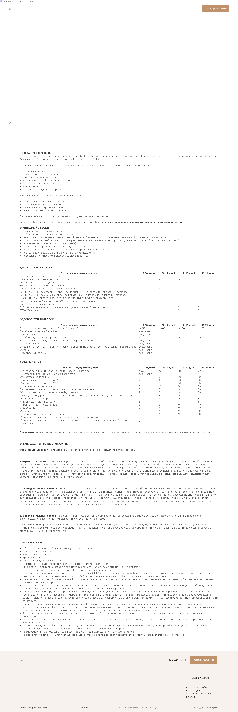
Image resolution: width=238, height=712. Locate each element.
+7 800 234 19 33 (187, 8)
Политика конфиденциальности (34, 708)
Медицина (16, 57)
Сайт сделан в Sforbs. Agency (205, 708)
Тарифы (14, 46)
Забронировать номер (215, 8)
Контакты (15, 80)
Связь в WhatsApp (200, 678)
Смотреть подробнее (52, 77)
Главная (14, 34)
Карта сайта (83, 708)
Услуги (13, 69)
